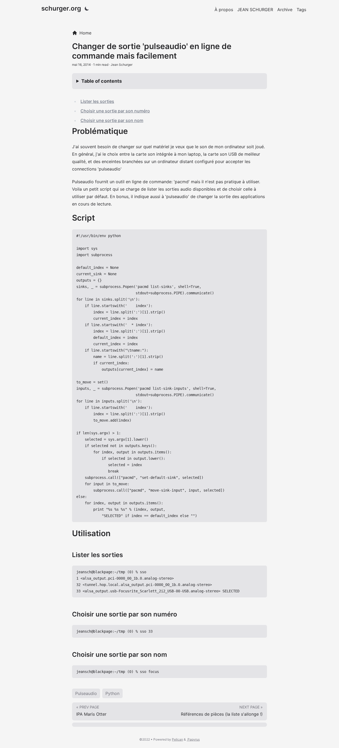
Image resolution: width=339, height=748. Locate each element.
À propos (224, 9)
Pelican (177, 739)
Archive (284, 9)
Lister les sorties (97, 101)
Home (85, 33)
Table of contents (101, 81)
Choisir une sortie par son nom (112, 120)
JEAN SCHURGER (255, 9)
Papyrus (193, 739)
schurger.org (61, 8)
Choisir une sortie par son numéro (115, 110)
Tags (301, 9)
